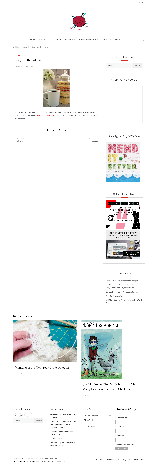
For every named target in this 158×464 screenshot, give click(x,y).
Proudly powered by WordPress (26, 461)
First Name (119, 426)
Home (32, 40)
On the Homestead (88, 40)
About (106, 40)
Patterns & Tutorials (63, 40)
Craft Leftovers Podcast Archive (107, 459)
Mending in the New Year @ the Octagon (122, 281)
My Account (133, 459)
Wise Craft (51, 115)
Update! (95, 141)
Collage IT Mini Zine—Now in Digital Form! (122, 292)
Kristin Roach (29, 66)
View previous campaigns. (125, 444)
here (38, 115)
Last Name (119, 435)
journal (17, 55)
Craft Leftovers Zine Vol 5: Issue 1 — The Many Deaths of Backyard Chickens (63, 424)
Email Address (121, 417)
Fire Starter (19, 141)
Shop (117, 40)
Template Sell (60, 461)
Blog (124, 459)
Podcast (43, 40)
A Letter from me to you (115, 296)
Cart (142, 459)
